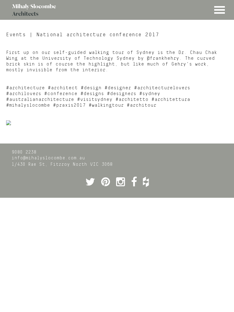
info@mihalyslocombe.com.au (48, 158)
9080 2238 (24, 152)
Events (16, 34)
